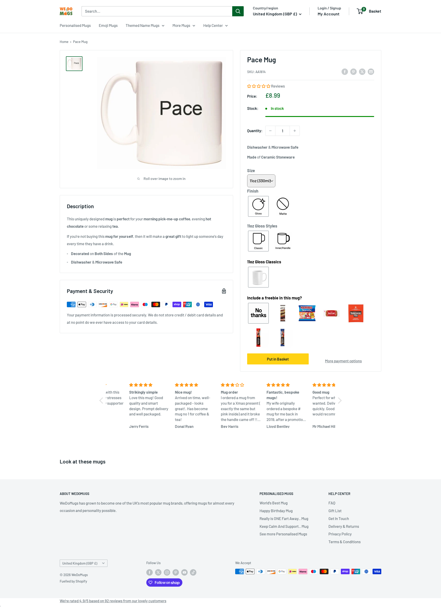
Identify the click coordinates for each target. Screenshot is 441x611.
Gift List (335, 510)
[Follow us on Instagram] (167, 572)
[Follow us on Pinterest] (175, 572)
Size (251, 170)
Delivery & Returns (343, 526)
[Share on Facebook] (345, 71)
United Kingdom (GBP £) (79, 563)
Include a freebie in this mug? (274, 297)
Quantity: (255, 130)
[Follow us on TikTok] (193, 572)
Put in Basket (278, 359)
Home (64, 42)
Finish (252, 190)
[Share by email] (371, 71)
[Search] (238, 11)
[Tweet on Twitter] (362, 71)
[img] (130, 385)
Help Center (213, 25)
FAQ (331, 502)
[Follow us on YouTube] (184, 572)
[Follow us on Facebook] (149, 572)
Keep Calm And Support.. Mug (284, 526)
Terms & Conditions (344, 541)
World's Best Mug (274, 502)
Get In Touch (338, 518)
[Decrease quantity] (270, 131)
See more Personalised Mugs (283, 533)
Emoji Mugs (108, 25)
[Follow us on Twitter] (158, 572)
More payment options (343, 360)
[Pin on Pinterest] (353, 71)
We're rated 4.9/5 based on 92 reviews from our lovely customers (113, 600)
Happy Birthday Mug (276, 510)
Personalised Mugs (75, 25)
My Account (328, 13)
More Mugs (181, 25)
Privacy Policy (340, 533)
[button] (259, 86)
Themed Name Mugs (142, 25)
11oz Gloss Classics (264, 261)
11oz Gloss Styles (262, 225)
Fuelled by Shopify (73, 581)
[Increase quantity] (295, 131)
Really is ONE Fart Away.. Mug (284, 518)
